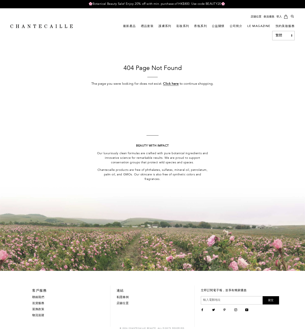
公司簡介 (236, 26)
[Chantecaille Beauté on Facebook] (203, 310)
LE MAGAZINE (258, 26)
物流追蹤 (38, 315)
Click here (171, 84)
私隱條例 (123, 297)
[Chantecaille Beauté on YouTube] (247, 310)
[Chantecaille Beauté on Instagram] (236, 310)
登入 (279, 16)
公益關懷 (218, 26)
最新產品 (129, 26)
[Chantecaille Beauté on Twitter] (214, 310)
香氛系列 (200, 26)
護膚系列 (165, 26)
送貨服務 (38, 303)
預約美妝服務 (285, 26)
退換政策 (38, 309)
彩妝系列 (182, 26)
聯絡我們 (38, 297)
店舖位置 (256, 16)
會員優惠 (269, 16)
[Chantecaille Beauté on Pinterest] (225, 310)
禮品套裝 (147, 26)
